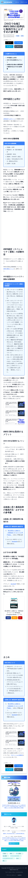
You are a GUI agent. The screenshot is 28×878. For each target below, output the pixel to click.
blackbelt (14, 541)
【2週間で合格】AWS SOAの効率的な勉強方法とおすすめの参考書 (11, 412)
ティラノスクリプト (15, 855)
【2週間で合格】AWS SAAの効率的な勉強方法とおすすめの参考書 (11, 403)
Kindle (8, 617)
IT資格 (17, 35)
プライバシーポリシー (11, 875)
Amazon (14, 617)
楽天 (20, 617)
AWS (22, 35)
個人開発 (5, 855)
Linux (18, 858)
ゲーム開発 (19, 853)
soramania (8, 2)
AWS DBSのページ (8, 269)
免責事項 (19, 875)
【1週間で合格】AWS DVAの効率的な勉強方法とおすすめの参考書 (11, 420)
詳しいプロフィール (14, 843)
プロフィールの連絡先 (17, 755)
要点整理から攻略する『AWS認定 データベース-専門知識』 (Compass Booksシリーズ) (14, 612)
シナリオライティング (8, 858)
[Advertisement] (14, 228)
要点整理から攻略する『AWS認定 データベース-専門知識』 (15, 533)
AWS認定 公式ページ (9, 119)
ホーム (17, 2)
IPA (4, 860)
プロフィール (23, 2)
